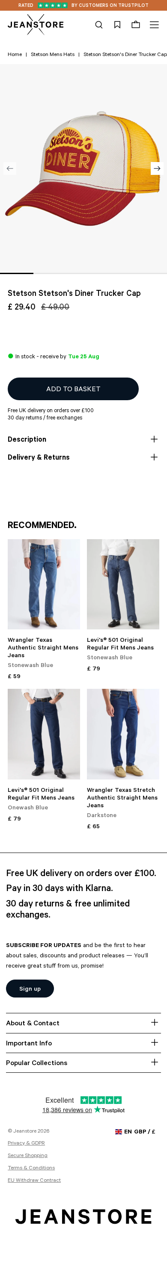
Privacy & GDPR (26, 1144)
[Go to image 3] (83, 273)
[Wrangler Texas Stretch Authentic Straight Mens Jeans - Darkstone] (123, 734)
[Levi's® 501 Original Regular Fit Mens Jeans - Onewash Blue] (44, 734)
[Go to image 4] (117, 273)
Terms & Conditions (31, 1169)
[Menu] (153, 25)
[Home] (35, 24)
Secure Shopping (28, 1156)
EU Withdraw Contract (34, 1181)
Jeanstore (24, 1132)
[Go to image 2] (50, 273)
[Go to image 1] (16, 273)
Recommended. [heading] (42, 526)
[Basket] (135, 24)
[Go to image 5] (150, 273)
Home (15, 55)
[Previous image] (9, 168)
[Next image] (157, 168)
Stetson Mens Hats (53, 55)
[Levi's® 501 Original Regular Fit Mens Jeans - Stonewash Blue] (123, 584)
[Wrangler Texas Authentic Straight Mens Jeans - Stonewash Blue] (44, 584)
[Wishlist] (117, 25)
